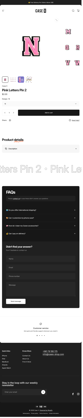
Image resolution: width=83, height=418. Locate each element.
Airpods (4, 365)
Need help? (75, 120)
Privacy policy (34, 413)
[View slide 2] (39, 335)
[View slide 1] (37, 335)
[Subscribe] (43, 392)
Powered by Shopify (46, 410)
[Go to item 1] (13, 79)
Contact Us (26, 356)
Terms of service (43, 413)
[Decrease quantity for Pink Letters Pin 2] (4, 113)
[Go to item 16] (21, 79)
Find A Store (26, 362)
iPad (3, 359)
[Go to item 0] (5, 79)
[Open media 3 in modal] (56, 20)
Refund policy (26, 413)
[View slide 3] (42, 335)
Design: (6, 99)
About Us (25, 359)
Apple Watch (6, 368)
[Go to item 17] (29, 79)
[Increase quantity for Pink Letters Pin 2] (14, 113)
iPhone (4, 356)
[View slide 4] (44, 335)
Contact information (54, 413)
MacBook (5, 362)
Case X (4, 86)
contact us (16, 198)
